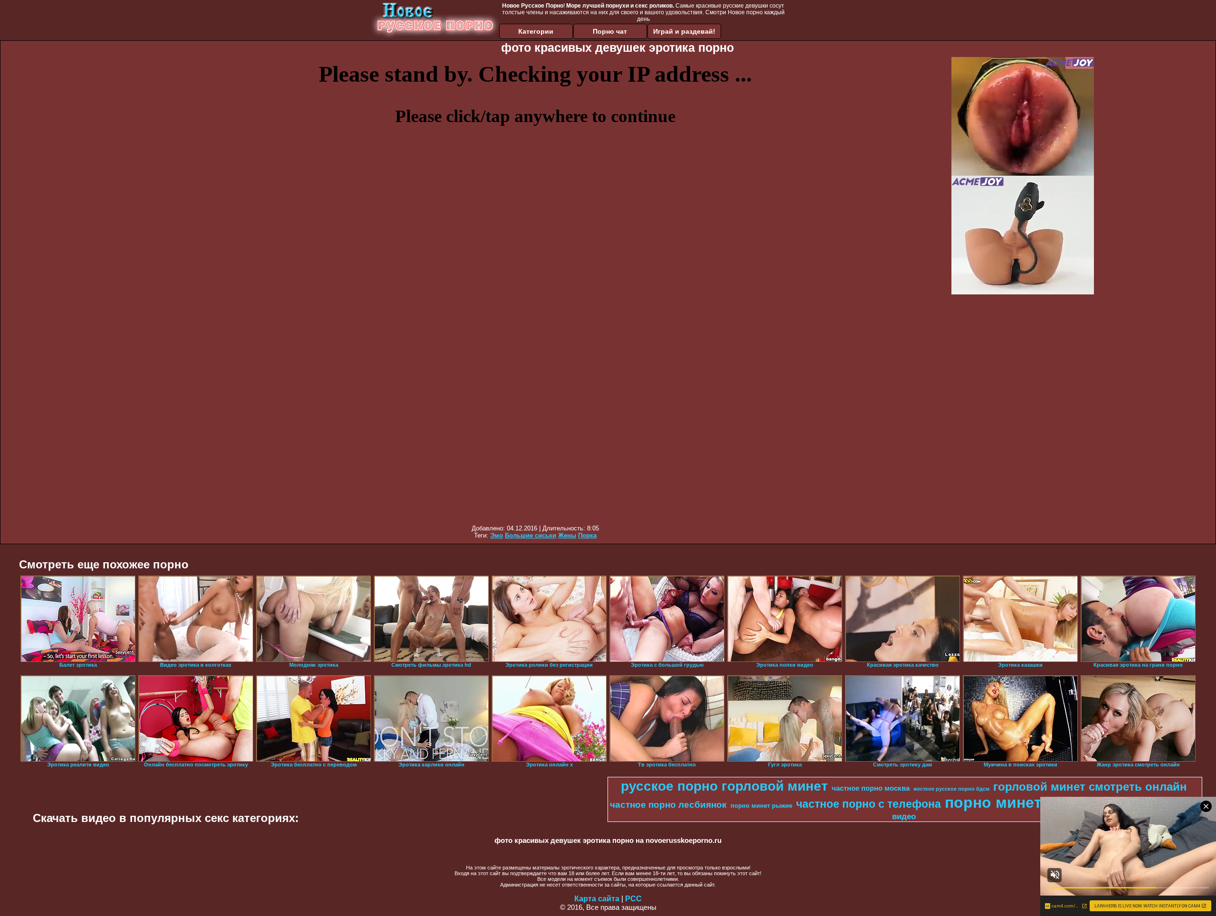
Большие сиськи (530, 535)
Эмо (496, 535)
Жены (567, 535)
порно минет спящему (1029, 802)
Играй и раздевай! (684, 31)
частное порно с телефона (868, 804)
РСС (633, 899)
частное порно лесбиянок (668, 805)
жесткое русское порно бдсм (951, 789)
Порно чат (610, 31)
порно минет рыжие (761, 805)
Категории (535, 31)
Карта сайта (596, 899)
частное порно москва (871, 788)
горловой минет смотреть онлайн (1090, 786)
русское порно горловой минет (724, 786)
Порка (587, 535)
